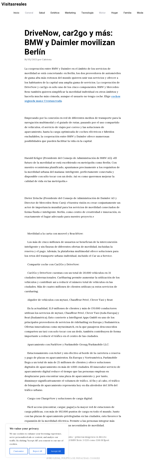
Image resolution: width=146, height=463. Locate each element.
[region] (37, 440)
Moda (140, 13)
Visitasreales (14, 4)
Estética (55, 13)
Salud (42, 13)
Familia (127, 13)
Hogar (114, 13)
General (29, 13)
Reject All (37, 451)
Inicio (16, 13)
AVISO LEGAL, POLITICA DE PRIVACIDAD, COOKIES (73, 458)
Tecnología (87, 13)
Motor (102, 13)
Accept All (56, 451)
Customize (19, 451)
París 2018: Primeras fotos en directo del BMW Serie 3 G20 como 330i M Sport (68, 440)
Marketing (70, 13)
